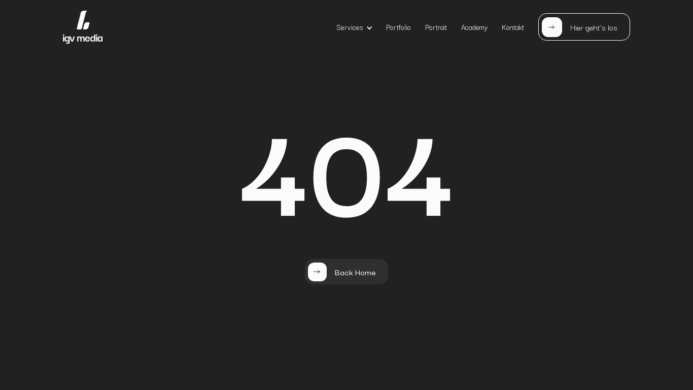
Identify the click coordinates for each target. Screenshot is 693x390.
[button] (355, 27)
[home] (82, 27)
